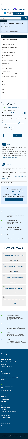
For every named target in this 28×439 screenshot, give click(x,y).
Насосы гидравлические (7, 65)
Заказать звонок (19, 13)
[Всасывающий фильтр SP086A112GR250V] (14, 275)
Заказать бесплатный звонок (14, 200)
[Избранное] (26, 19)
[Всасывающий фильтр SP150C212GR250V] (14, 286)
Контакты (3, 401)
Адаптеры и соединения (7, 97)
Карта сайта (23, 436)
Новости (3, 398)
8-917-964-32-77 (21, 9)
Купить (17, 135)
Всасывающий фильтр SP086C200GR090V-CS (14, 299)
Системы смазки (5, 63)
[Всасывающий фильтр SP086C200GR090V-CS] (14, 297)
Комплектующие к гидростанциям (9, 47)
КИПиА (3, 79)
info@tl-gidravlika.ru (16, 194)
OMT (12, 113)
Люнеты (4, 81)
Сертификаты (5, 399)
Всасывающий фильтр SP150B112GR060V (14, 255)
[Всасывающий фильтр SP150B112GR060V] (14, 253)
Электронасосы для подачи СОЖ (9, 60)
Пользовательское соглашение (9, 411)
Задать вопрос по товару (8, 135)
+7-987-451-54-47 (6, 367)
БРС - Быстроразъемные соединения (10, 89)
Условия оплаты (5, 406)
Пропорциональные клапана (8, 52)
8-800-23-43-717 (9, 9)
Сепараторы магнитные (7, 55)
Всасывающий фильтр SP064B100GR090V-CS (14, 266)
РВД (3, 95)
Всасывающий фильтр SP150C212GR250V (14, 288)
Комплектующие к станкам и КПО (9, 73)
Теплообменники (6, 71)
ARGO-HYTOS (5, 87)
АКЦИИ (3, 84)
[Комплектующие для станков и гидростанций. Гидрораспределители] (6, 4)
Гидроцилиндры (5, 49)
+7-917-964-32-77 (16, 192)
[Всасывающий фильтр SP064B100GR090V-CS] (14, 264)
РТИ (3, 92)
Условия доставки (6, 407)
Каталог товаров (5, 415)
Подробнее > (24, 343)
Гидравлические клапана (7, 41)
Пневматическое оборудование (9, 76)
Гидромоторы (5, 57)
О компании (4, 396)
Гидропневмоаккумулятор (8, 44)
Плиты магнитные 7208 (7, 68)
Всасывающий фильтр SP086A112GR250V (14, 277)
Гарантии (3, 409)
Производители (5, 417)
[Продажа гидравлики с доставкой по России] (5, 13)
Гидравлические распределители (9, 39)
